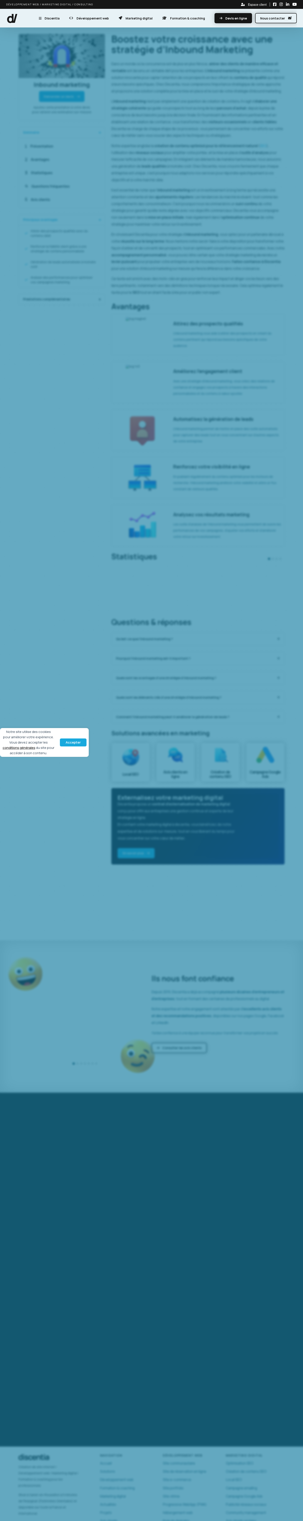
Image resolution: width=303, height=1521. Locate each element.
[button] (12, 18)
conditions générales (19, 747)
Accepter (73, 742)
